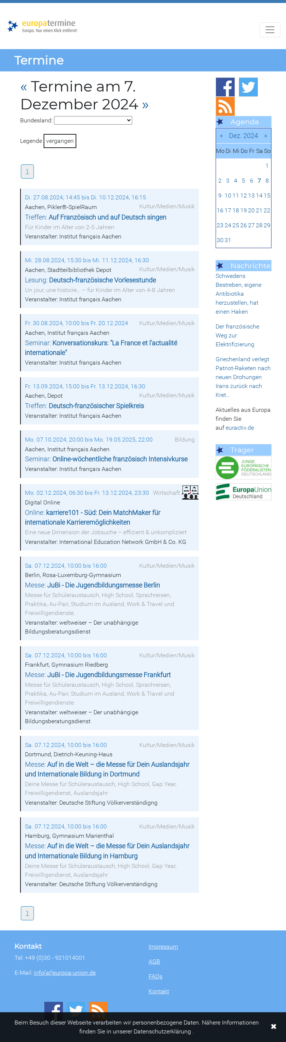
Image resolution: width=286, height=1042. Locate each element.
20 (251, 210)
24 (228, 225)
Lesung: (90, 280)
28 (259, 225)
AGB (154, 961)
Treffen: (95, 217)
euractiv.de (240, 427)
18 (235, 210)
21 (259, 210)
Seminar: (106, 459)
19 (243, 210)
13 (251, 195)
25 (235, 225)
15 (267, 195)
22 (267, 210)
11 (235, 195)
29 (267, 225)
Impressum (163, 946)
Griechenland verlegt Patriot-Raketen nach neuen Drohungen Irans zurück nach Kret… (243, 377)
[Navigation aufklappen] (270, 29)
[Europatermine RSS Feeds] (225, 106)
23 (220, 225)
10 (228, 195)
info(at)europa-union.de (65, 972)
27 (251, 225)
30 (220, 240)
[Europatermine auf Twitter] (248, 87)
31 (228, 240)
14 (259, 195)
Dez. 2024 (243, 136)
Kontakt (159, 991)
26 (243, 225)
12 (243, 195)
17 (228, 210)
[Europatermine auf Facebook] (225, 87)
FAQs (155, 976)
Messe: (92, 585)
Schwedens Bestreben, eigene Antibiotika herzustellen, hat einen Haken (238, 293)
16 (220, 210)
